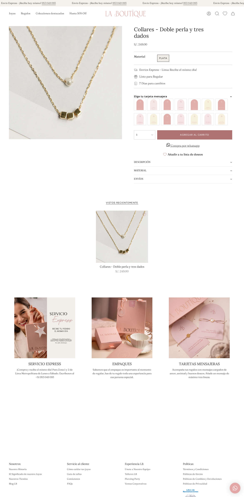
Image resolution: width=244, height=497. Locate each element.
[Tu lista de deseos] (225, 13)
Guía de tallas (74, 474)
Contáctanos (73, 478)
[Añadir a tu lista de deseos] (144, 214)
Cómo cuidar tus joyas (79, 469)
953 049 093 (49, 3)
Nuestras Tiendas (18, 478)
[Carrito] (233, 14)
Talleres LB (131, 474)
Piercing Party (132, 478)
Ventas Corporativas (135, 483)
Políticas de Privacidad (195, 483)
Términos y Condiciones (196, 469)
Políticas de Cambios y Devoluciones (202, 478)
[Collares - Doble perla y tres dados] (122, 237)
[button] (12, 13)
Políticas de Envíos (193, 474)
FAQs (70, 483)
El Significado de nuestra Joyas (25, 474)
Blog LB (13, 483)
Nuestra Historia (18, 469)
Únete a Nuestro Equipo (137, 469)
